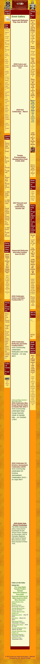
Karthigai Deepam (17, 634)
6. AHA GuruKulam (7, 201)
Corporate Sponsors (7, 94)
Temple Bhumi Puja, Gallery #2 (18, 612)
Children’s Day (16, 637)
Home (7, 30)
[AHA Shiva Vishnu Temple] (20, 5)
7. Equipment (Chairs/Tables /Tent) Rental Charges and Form (7, 215)
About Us (7, 33)
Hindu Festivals (7, 72)
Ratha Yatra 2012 (17, 624)
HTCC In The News (7, 78)
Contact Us (7, 37)
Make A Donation (7, 49)
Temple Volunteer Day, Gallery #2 (19, 631)
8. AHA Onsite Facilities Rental (7, 232)
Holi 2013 (15, 618)
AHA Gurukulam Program (7, 86)
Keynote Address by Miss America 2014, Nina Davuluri (20, 598)
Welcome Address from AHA (20, 593)
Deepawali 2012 (17, 621)
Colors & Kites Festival (19, 400)
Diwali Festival (16, 605)
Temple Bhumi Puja (18, 608)
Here (33, 294)
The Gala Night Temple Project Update (20, 589)
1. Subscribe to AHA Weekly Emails (7, 147)
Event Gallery (7, 67)
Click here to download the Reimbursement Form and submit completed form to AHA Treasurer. (33, 390)
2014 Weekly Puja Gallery (17, 602)
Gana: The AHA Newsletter (7, 108)
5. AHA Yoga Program (7, 194)
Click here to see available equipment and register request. (7, 284)
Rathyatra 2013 (17, 615)
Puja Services (7, 55)
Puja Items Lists (7, 61)
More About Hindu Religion (7, 117)
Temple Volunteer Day (19, 628)
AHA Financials (7, 101)
